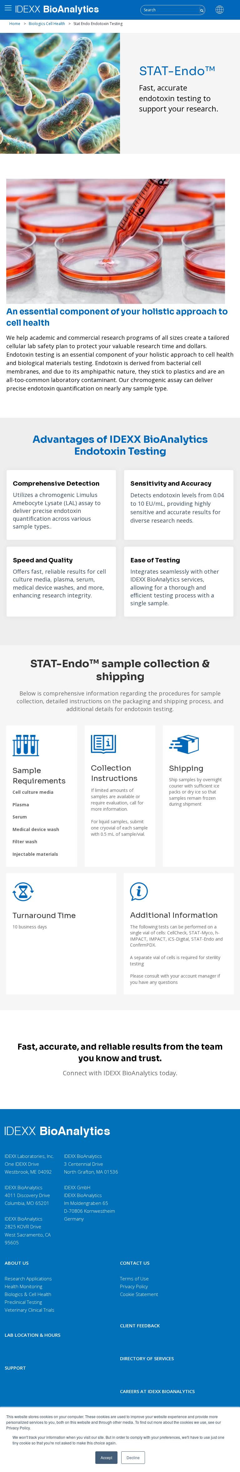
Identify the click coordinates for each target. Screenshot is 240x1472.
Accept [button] (106, 1457)
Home (14, 23)
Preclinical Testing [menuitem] (23, 1302)
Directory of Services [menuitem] (147, 1358)
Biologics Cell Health (47, 23)
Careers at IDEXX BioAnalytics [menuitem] (157, 1391)
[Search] (201, 9)
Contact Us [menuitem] (134, 1263)
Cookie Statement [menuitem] (139, 1294)
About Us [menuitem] (16, 1263)
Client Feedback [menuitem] (140, 1325)
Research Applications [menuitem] (28, 1278)
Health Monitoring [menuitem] (23, 1286)
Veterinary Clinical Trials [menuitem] (29, 1310)
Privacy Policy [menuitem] (134, 1286)
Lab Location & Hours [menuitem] (32, 1335)
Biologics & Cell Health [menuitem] (28, 1294)
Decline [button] (133, 1457)
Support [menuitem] (15, 1368)
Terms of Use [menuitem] (134, 1278)
